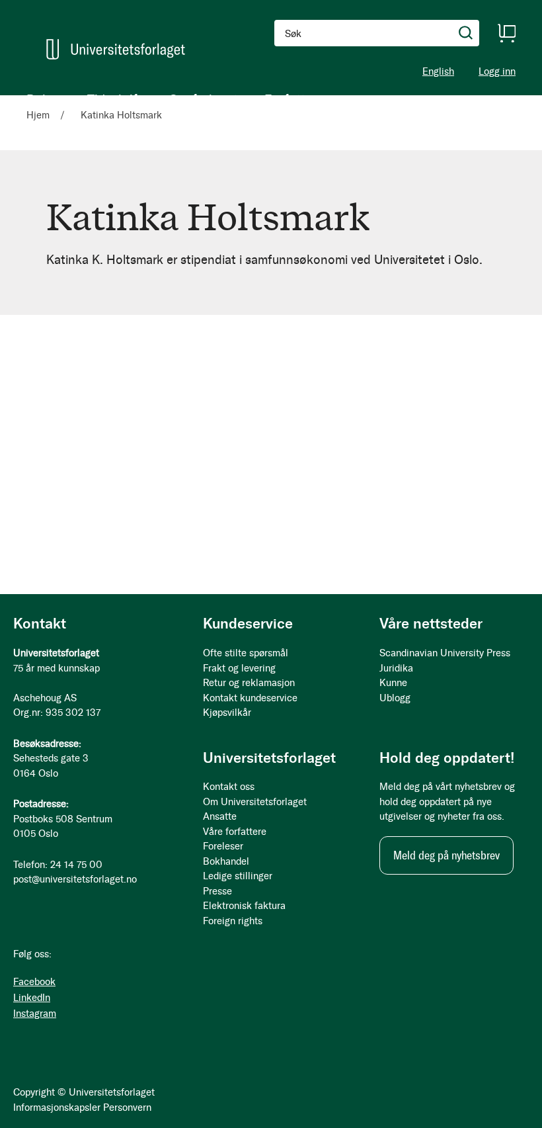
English (438, 71)
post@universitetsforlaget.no (75, 879)
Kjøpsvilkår (227, 712)
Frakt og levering (239, 668)
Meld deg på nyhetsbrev (446, 855)
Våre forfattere (234, 832)
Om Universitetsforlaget (255, 802)
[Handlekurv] (506, 33)
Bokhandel (226, 861)
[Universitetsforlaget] (115, 49)
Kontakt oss (228, 787)
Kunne (393, 683)
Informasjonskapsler (56, 1107)
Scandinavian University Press (444, 653)
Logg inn (497, 72)
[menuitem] (43, 99)
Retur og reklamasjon (249, 683)
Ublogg (394, 698)
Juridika (396, 668)
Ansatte (220, 816)
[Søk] (466, 33)
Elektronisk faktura (244, 906)
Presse (217, 891)
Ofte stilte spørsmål (245, 653)
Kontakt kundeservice (250, 698)
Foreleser (223, 846)
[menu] (171, 99)
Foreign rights (232, 921)
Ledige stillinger (237, 876)
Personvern (127, 1107)
